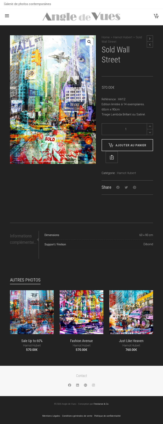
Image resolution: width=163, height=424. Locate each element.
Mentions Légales (51, 416)
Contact (81, 376)
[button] (89, 41)
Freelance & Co (101, 404)
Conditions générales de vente (77, 416)
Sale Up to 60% (32, 341)
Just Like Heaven (131, 341)
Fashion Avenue (81, 341)
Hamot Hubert (122, 37)
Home (106, 37)
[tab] (24, 239)
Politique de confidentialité (107, 416)
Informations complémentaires (23, 239)
